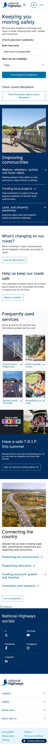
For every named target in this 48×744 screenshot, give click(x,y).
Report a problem (13, 297)
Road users (8, 710)
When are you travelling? (14, 59)
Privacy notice (8, 736)
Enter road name (10, 45)
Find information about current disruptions (24, 96)
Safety (5, 701)
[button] (6, 606)
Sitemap (5, 740)
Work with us (9, 718)
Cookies (27, 732)
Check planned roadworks (24, 75)
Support (6, 693)
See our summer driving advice (20, 467)
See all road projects (14, 260)
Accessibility (7, 732)
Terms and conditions (33, 736)
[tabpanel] (24, 72)
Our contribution (12, 598)
